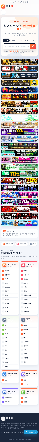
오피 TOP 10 (23, 244)
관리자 (27, 2)
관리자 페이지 (22, 432)
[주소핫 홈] (10, 6)
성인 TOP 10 (9, 244)
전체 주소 (7, 432)
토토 (34, 244)
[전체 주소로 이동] (3, 12)
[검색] (33, 46)
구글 (20, 40)
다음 (26, 40)
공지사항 (13, 432)
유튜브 (33, 40)
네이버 (13, 40)
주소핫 (6, 40)
